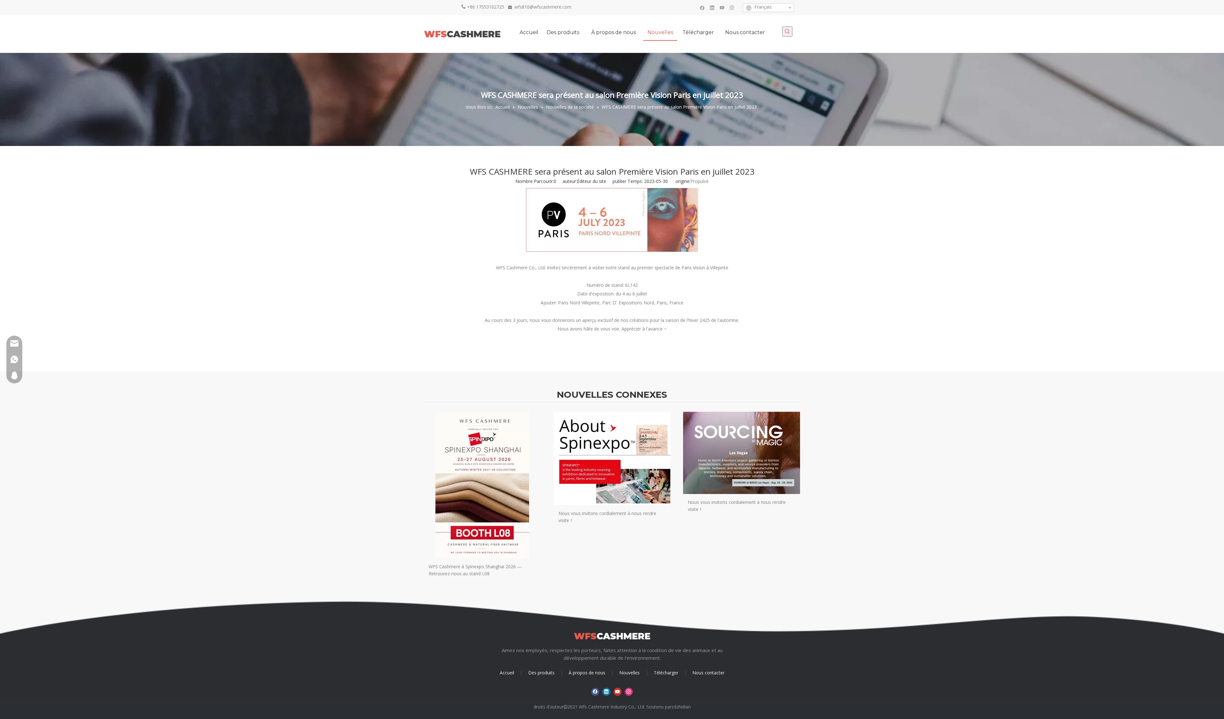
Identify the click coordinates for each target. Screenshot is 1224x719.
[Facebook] (702, 7)
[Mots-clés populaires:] (787, 31)
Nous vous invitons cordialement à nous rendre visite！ (607, 516)
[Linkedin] (712, 7)
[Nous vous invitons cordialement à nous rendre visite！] (612, 458)
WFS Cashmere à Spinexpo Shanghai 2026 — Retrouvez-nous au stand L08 (475, 570)
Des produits (541, 673)
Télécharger (666, 673)
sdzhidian (681, 707)
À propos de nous (587, 673)
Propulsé (699, 181)
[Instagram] (732, 7)
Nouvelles (629, 673)
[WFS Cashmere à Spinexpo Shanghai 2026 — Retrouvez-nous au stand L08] (482, 485)
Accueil (507, 673)
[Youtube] (722, 7)
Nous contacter (708, 673)
